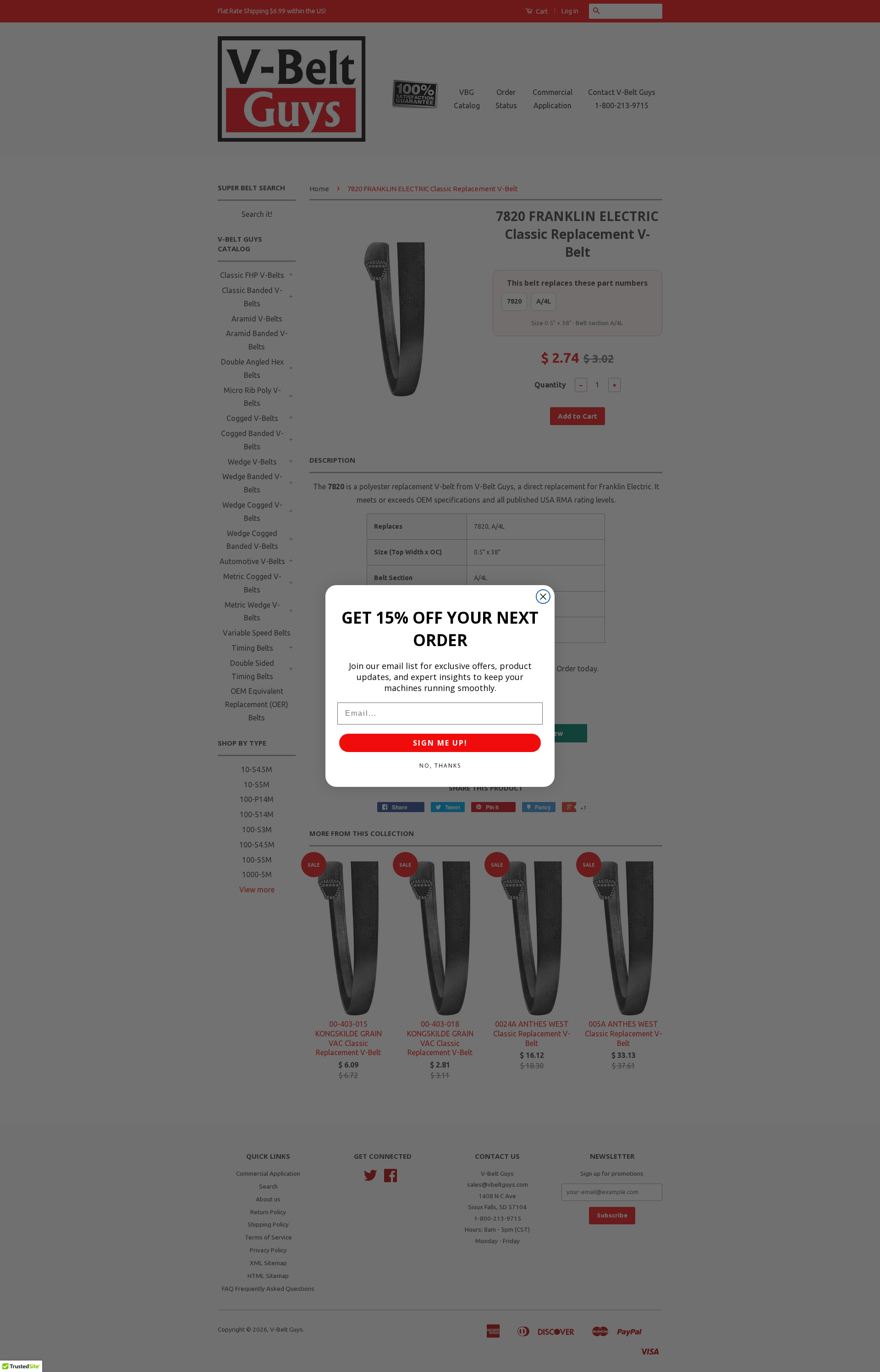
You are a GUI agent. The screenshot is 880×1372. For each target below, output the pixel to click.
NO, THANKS (440, 765)
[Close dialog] (543, 596)
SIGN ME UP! (440, 743)
